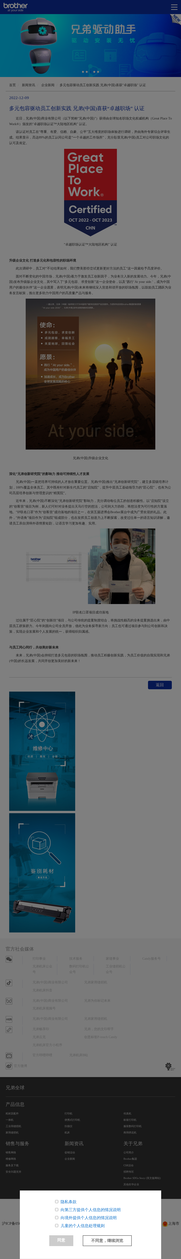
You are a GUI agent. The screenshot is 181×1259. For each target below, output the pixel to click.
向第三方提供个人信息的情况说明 (91, 1210)
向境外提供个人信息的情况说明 (89, 1218)
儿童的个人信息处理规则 (83, 1226)
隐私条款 (69, 1202)
